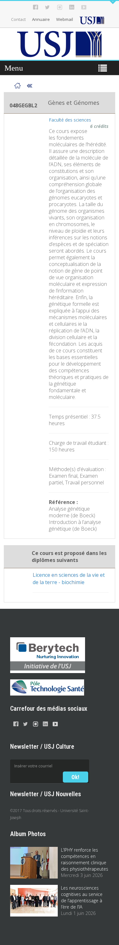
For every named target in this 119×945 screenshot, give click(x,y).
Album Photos (28, 834)
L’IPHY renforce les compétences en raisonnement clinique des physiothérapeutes (84, 859)
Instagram (59, 7)
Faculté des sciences (70, 120)
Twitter (47, 7)
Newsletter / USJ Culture (42, 746)
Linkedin (71, 7)
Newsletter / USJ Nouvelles (45, 794)
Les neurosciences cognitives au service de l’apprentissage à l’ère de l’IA (81, 897)
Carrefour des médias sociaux (48, 708)
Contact (18, 19)
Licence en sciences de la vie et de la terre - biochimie (69, 578)
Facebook (35, 7)
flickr (83, 7)
